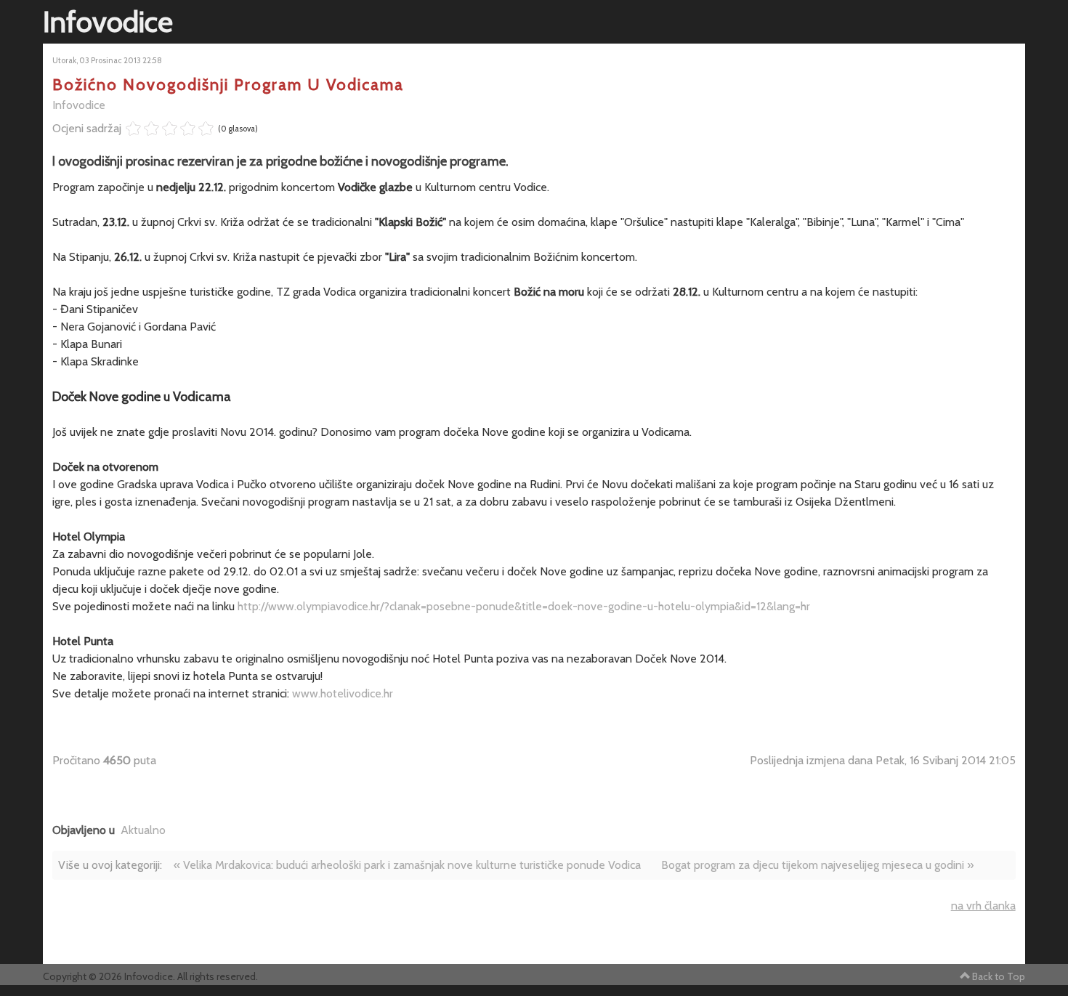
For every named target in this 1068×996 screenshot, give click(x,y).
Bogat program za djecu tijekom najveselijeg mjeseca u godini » (817, 865)
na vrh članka (983, 905)
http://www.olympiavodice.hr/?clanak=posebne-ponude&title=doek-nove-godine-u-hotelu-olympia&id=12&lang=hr (524, 606)
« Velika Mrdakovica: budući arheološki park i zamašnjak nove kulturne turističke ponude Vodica (407, 865)
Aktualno (143, 830)
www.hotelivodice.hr (342, 693)
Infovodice (78, 105)
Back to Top (998, 976)
